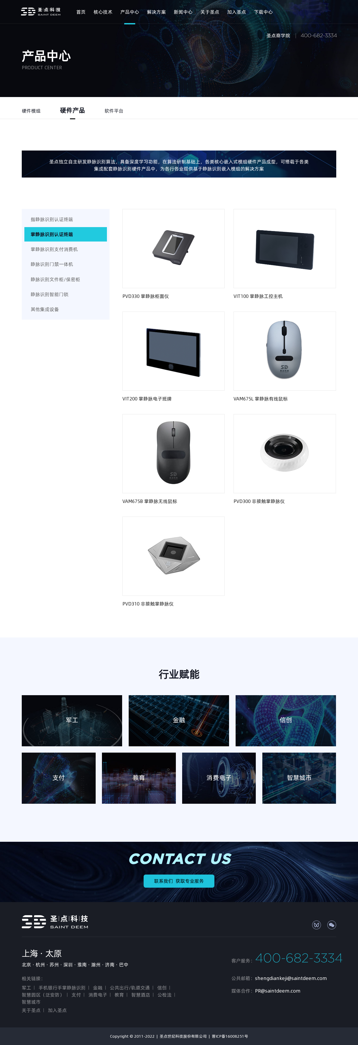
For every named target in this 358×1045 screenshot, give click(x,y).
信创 (162, 987)
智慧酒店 (140, 995)
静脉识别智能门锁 (49, 294)
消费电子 (97, 995)
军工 (26, 987)
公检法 (165, 995)
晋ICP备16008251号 (230, 1036)
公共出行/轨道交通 (130, 987)
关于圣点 (31, 1010)
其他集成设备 (45, 309)
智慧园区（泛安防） (43, 995)
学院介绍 (281, 50)
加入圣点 (57, 1010)
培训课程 (281, 57)
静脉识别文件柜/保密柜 (55, 279)
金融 (97, 987)
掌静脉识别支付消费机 (54, 249)
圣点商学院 (278, 35)
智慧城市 (31, 1002)
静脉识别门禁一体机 (52, 264)
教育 (119, 995)
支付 (76, 995)
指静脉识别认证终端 (52, 219)
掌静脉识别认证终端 (52, 234)
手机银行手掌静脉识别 (62, 987)
